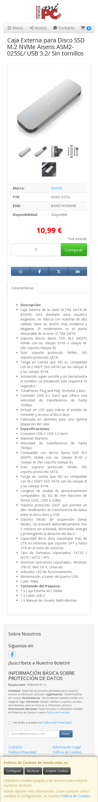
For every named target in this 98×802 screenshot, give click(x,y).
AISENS (57, 188)
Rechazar (33, 771)
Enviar (66, 734)
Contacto (66, 27)
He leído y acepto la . (42, 723)
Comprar (74, 250)
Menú (17, 27)
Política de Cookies (75, 796)
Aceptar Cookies (57, 771)
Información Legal (67, 747)
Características (22, 288)
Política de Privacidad (58, 712)
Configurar (13, 771)
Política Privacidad (22, 752)
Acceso (40, 27)
